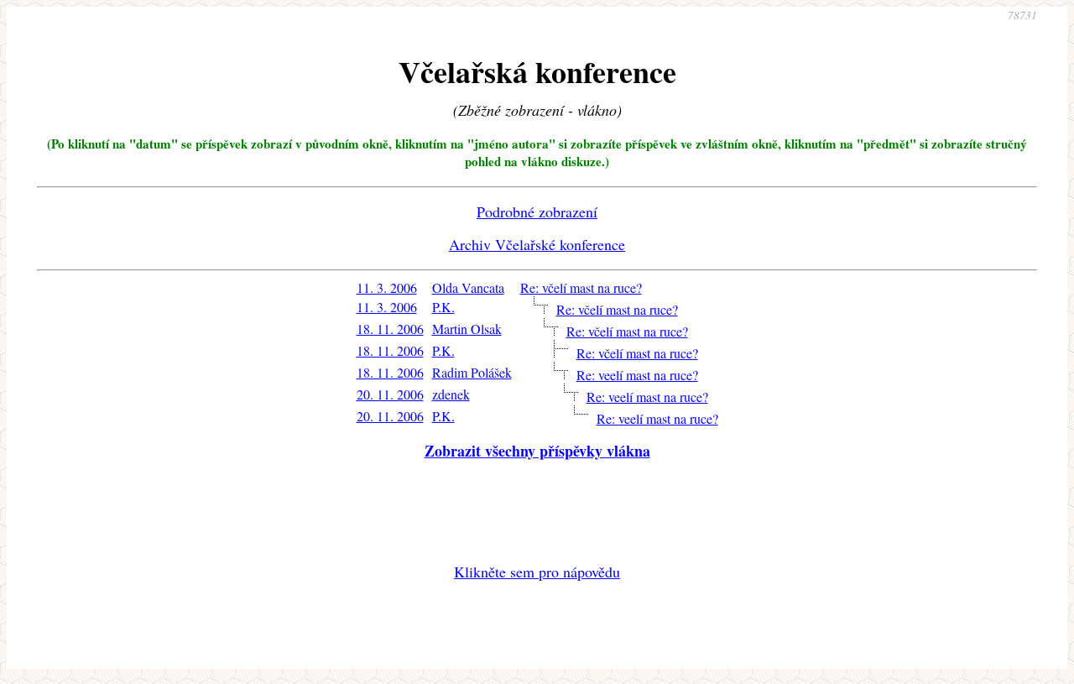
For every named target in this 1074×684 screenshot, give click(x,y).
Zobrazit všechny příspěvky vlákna (537, 451)
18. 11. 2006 (390, 328)
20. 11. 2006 (390, 394)
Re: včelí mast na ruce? (581, 287)
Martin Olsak (467, 328)
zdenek (451, 394)
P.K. (443, 307)
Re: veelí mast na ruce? (637, 375)
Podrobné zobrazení (537, 211)
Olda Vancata (468, 287)
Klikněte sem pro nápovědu (537, 571)
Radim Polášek (472, 372)
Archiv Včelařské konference (537, 244)
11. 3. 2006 (387, 287)
